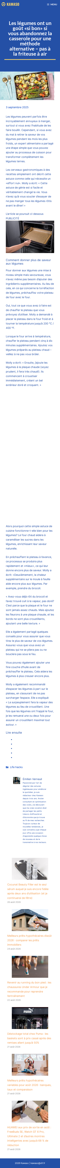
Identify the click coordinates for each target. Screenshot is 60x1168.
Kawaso (25, 1163)
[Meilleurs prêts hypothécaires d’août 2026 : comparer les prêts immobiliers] (30, 928)
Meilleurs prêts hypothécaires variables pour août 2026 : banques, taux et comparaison (29, 1085)
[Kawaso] (10, 4)
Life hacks (16, 767)
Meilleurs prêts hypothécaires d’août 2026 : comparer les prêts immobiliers (29, 940)
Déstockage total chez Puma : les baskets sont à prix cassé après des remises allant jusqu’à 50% (29, 1038)
